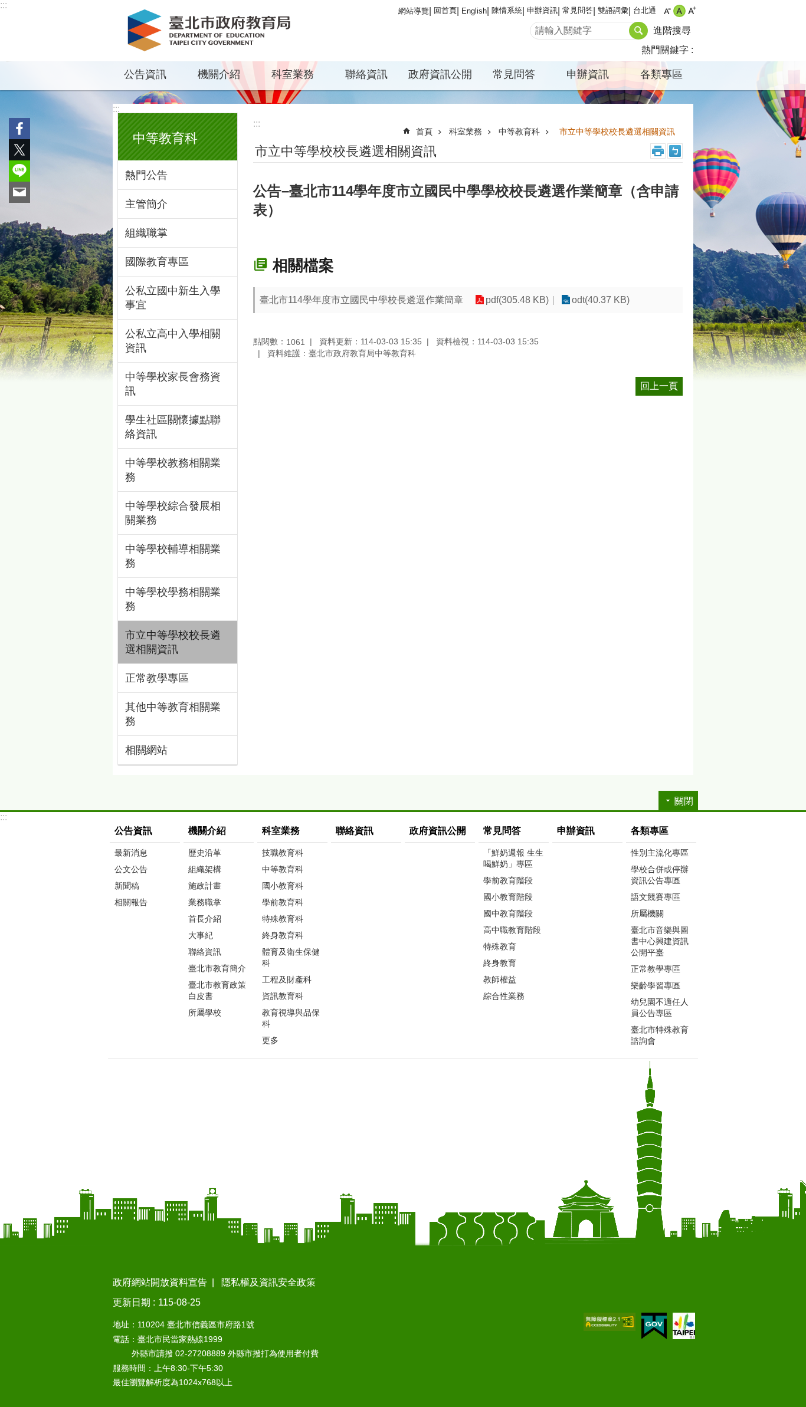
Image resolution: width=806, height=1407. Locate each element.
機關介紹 (207, 831)
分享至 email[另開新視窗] (19, 192)
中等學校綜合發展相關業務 (173, 513)
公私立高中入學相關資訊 (173, 341)
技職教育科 (282, 852)
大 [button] (692, 11)
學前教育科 (282, 902)
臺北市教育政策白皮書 (217, 990)
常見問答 (577, 10)
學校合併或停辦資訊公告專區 (660, 874)
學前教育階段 (508, 880)
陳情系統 (507, 10)
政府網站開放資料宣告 (160, 1282)
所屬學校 (204, 1012)
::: (3, 5)
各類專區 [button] (661, 74)
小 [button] (667, 11)
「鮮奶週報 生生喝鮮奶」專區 (513, 858)
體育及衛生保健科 (291, 957)
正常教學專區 (157, 678)
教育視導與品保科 (291, 1018)
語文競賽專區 (655, 897)
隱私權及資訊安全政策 (268, 1282)
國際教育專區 (157, 262)
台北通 (644, 10)
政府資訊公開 (440, 74)
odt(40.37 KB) (601, 300)
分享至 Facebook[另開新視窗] (19, 128)
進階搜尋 (672, 30)
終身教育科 (282, 935)
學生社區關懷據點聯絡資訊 (173, 427)
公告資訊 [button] (145, 74)
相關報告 (131, 902)
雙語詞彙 (613, 10)
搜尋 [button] (638, 31)
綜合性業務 (504, 996)
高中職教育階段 (512, 930)
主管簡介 (146, 204)
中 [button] (679, 11)
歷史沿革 (204, 852)
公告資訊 (133, 831)
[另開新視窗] (609, 1322)
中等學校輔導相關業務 (173, 556)
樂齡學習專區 (655, 985)
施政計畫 (204, 885)
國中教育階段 (508, 913)
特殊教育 (499, 946)
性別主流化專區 (660, 852)
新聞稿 (126, 885)
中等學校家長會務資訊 (173, 384)
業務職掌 (204, 902)
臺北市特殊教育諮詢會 (660, 1035)
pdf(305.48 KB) (517, 300)
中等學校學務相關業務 (173, 599)
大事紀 (200, 935)
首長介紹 (204, 918)
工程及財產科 (287, 979)
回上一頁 (659, 386)
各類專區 (650, 831)
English (474, 10)
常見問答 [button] (514, 74)
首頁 (424, 131)
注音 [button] (675, 151)
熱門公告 (146, 175)
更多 (270, 1040)
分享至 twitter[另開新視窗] (19, 149)
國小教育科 (282, 885)
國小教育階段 (508, 897)
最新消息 (131, 852)
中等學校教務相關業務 (173, 470)
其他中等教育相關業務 (173, 714)
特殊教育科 (282, 918)
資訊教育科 (282, 996)
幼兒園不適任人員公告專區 (660, 1007)
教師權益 (499, 979)
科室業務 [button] (292, 74)
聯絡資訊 (366, 74)
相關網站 (146, 750)
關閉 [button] (683, 801)
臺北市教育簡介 (217, 968)
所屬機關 (647, 913)
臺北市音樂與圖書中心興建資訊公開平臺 (660, 941)
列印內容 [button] (658, 151)
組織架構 (204, 869)
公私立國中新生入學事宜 (173, 298)
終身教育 (499, 963)
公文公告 (131, 869)
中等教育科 (519, 131)
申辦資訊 (542, 10)
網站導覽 (413, 10)
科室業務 (465, 131)
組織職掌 (146, 233)
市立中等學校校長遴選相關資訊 (173, 642)
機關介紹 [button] (219, 74)
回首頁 (445, 10)
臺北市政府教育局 (211, 30)
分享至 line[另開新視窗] (19, 171)
